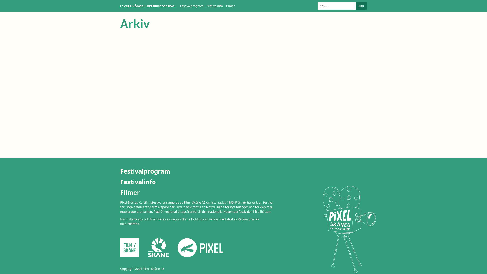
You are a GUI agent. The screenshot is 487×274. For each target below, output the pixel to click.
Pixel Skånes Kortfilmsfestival (147, 5)
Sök (361, 6)
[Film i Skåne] (131, 247)
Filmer (130, 192)
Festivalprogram (145, 171)
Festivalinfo (138, 182)
